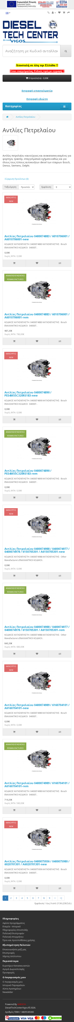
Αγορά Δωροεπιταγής (13, 969)
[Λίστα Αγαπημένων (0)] (59, 12)
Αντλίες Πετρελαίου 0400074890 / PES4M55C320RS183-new (27, 394)
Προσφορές (8, 972)
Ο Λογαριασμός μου (13, 981)
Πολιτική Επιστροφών (13, 933)
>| (61, 898)
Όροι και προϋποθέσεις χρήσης (19, 940)
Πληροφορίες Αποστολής (15, 929)
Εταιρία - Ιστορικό (12, 926)
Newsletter (8, 992)
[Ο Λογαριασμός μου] (54, 12)
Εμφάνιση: (46, 186)
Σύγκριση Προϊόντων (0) (16, 178)
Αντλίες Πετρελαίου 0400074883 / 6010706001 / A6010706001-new (37, 237)
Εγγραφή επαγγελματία (37, 90)
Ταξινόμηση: (10, 186)
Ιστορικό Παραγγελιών (14, 985)
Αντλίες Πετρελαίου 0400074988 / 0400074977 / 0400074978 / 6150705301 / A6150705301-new (37, 550)
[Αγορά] (68, 12)
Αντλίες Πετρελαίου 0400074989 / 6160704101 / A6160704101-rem (37, 784)
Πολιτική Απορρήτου (13, 936)
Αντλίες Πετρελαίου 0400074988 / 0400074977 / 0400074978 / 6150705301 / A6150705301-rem (37, 628)
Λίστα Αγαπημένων (12, 988)
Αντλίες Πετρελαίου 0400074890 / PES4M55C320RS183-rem (27, 472)
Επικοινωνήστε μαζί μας (14, 949)
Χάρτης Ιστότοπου (12, 956)
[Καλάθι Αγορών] (64, 12)
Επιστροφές (9, 952)
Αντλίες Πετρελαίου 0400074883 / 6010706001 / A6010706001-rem (37, 315)
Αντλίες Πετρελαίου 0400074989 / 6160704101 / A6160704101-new (37, 706)
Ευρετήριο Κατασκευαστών (16, 965)
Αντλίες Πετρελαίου (25, 116)
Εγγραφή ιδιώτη (37, 99)
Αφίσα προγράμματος (14, 923)
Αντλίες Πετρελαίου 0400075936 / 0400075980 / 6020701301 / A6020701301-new (37, 862)
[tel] (49, 12)
